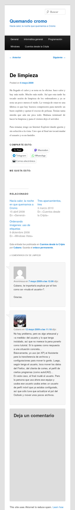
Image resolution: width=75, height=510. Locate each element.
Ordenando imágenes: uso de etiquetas (20, 225)
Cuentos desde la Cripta (37, 46)
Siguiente (59, 57)
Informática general (33, 39)
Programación (55, 39)
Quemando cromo (28, 21)
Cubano (17, 247)
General (15, 39)
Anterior (15, 57)
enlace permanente (43, 247)
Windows (15, 46)
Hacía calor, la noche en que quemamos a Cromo (22, 204)
